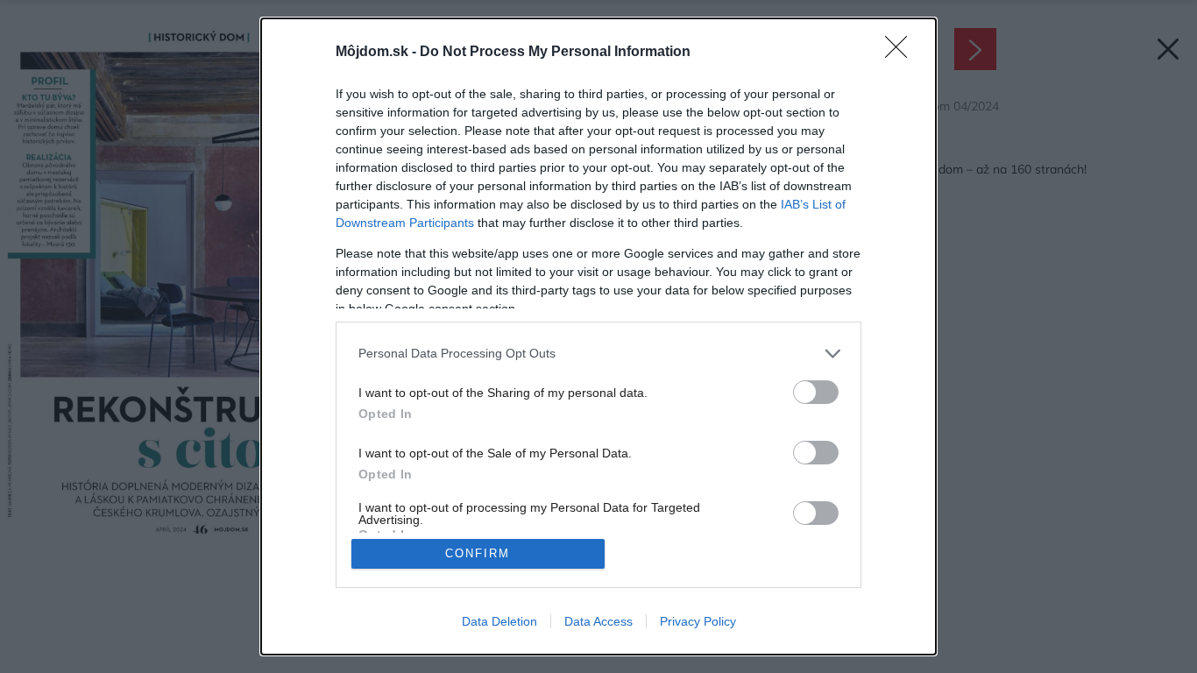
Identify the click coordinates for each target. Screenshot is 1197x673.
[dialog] (598, 336)
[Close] (901, 52)
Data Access (598, 621)
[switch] (816, 392)
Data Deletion (499, 621)
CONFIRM (477, 553)
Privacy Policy (698, 621)
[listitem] (598, 353)
